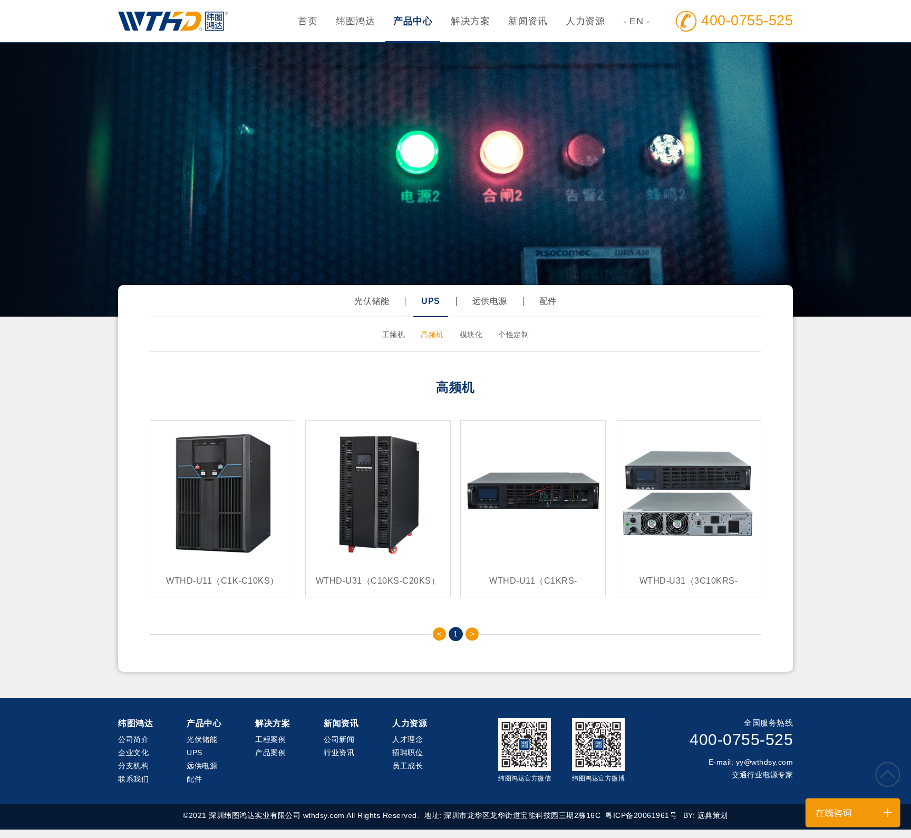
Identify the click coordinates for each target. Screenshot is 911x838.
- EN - (636, 21)
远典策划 (712, 815)
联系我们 (133, 779)
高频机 (432, 334)
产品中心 (412, 21)
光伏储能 (371, 301)
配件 (548, 301)
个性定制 (513, 334)
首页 (307, 21)
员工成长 (407, 765)
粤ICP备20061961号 (641, 815)
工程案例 (270, 739)
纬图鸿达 (355, 21)
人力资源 (585, 21)
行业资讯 (339, 752)
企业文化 (133, 752)
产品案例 (270, 752)
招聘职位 (407, 752)
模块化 (471, 334)
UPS (430, 301)
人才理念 (407, 739)
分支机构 (133, 765)
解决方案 (470, 21)
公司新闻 (339, 739)
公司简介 (133, 739)
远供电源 (489, 301)
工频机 (393, 334)
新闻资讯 (527, 21)
